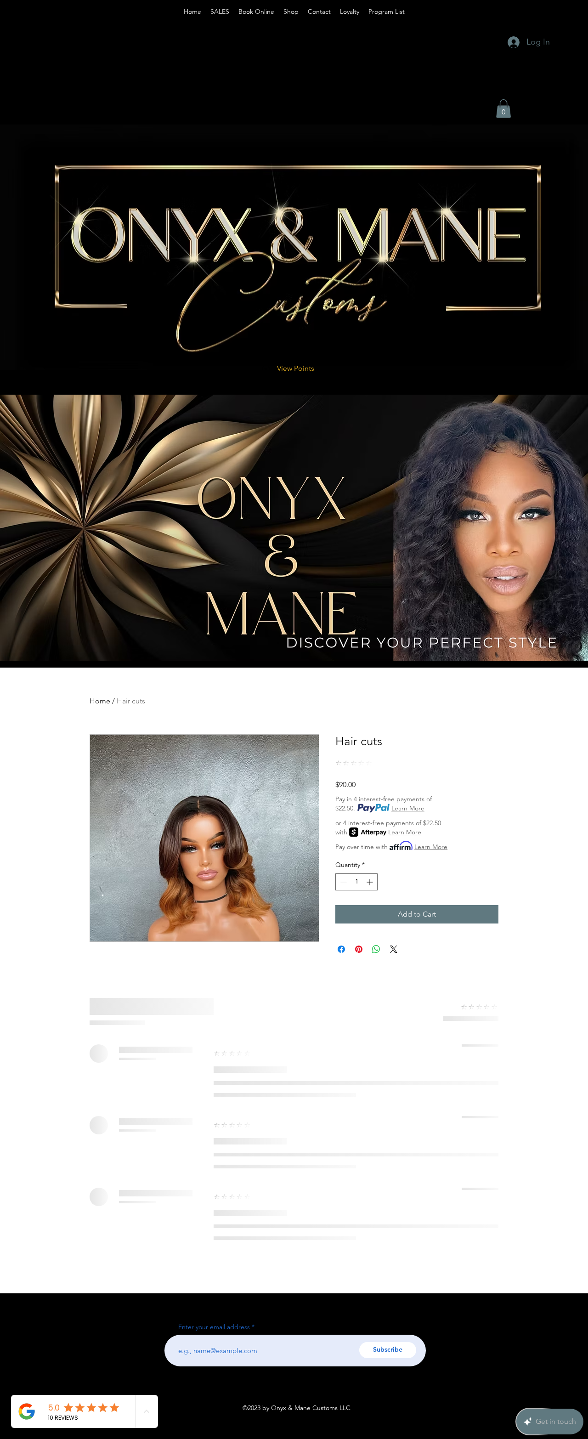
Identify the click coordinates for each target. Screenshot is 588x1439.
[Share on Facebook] (341, 949)
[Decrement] (342, 882)
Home (100, 701)
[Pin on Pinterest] (358, 949)
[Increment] (370, 882)
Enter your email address (214, 1327)
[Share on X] (393, 949)
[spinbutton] (356, 882)
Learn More (407, 808)
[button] (503, 108)
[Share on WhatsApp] (376, 949)
